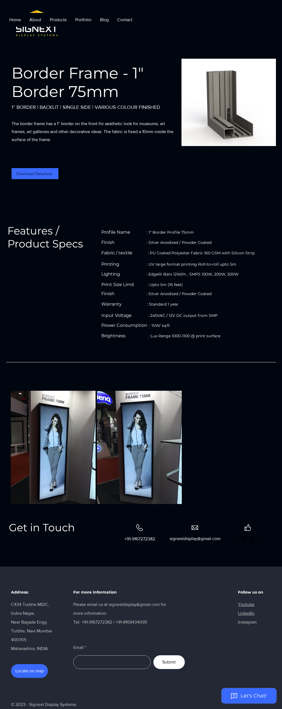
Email (78, 647)
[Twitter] (243, 538)
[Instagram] (260, 538)
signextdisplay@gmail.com (134, 604)
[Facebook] (235, 538)
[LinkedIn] (252, 538)
